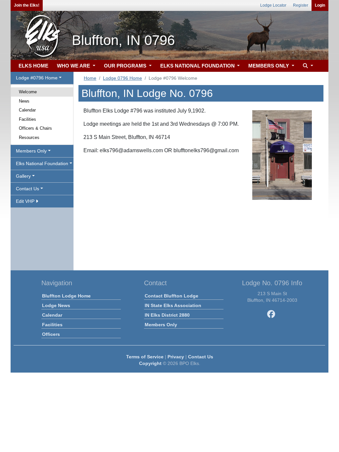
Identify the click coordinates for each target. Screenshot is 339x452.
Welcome (28, 91)
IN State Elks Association (173, 305)
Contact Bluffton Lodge (171, 295)
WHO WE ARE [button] (74, 65)
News (24, 101)
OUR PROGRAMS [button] (126, 65)
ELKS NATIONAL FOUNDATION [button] (198, 65)
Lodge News (56, 305)
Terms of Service (145, 356)
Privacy (176, 356)
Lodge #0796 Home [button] (37, 77)
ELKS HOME (33, 65)
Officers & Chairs (35, 128)
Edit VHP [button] (26, 201)
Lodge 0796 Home (122, 78)
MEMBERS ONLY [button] (269, 65)
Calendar (27, 110)
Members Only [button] (31, 151)
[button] (307, 66)
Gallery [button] (23, 176)
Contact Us (200, 356)
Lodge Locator (273, 5)
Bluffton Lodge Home (66, 295)
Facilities (27, 119)
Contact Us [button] (27, 188)
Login (320, 5)
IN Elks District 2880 (167, 315)
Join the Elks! (26, 5)
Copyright (150, 363)
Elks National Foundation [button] (42, 163)
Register (300, 5)
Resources (29, 137)
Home (90, 78)
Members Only (161, 324)
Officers (51, 334)
